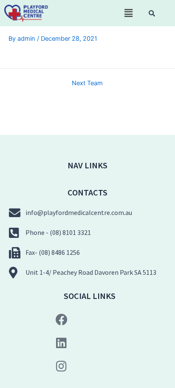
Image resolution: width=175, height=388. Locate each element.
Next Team (87, 83)
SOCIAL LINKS (90, 295)
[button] (128, 13)
